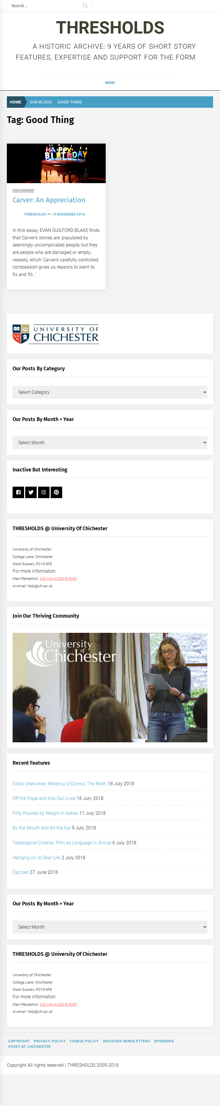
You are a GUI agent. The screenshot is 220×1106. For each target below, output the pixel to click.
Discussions (23, 191)
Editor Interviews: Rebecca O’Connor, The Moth (60, 783)
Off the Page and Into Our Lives (44, 798)
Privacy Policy (49, 1041)
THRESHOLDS (110, 27)
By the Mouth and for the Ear (42, 828)
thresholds (35, 214)
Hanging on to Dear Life (36, 857)
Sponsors (164, 1041)
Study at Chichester (29, 1047)
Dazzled (21, 872)
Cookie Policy (84, 1041)
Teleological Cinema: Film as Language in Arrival (62, 842)
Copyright (19, 1041)
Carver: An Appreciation (49, 200)
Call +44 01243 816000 (58, 578)
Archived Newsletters (126, 1041)
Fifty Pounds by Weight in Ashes (45, 813)
